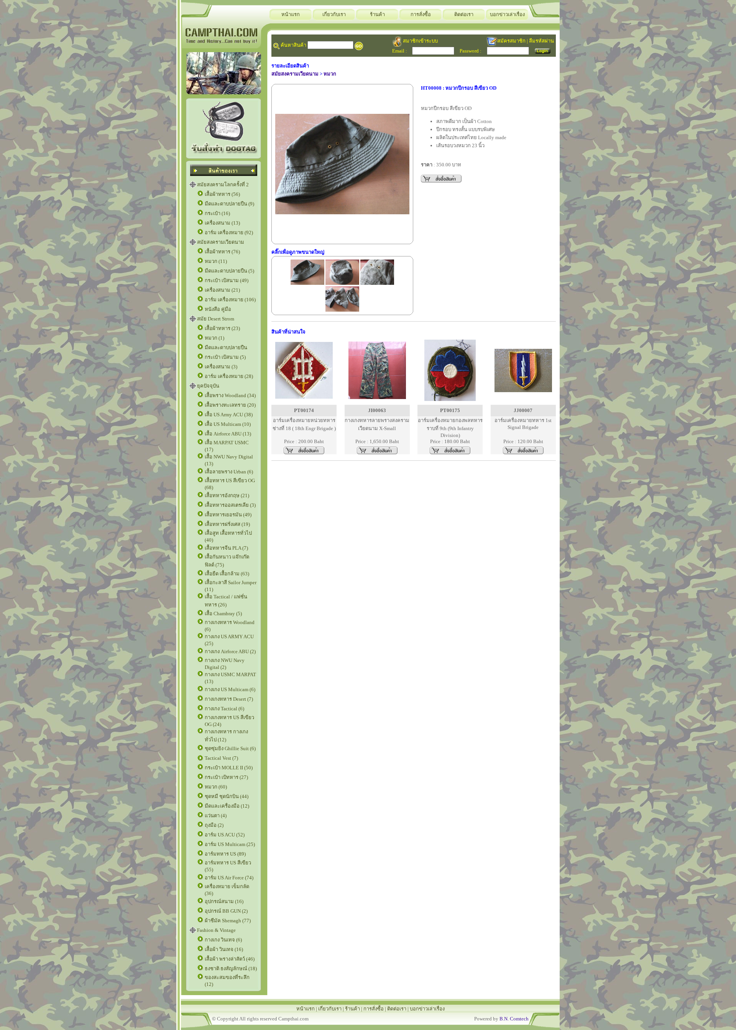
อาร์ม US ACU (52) (225, 835)
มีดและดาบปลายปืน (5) (229, 271)
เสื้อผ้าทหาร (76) (222, 252)
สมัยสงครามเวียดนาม (220, 242)
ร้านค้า (377, 14)
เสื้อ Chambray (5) (223, 613)
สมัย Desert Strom (215, 319)
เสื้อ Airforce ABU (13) (228, 434)
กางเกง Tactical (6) (224, 708)
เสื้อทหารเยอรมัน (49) (228, 514)
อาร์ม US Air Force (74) (229, 878)
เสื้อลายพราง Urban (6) (229, 472)
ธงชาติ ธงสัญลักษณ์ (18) (231, 968)
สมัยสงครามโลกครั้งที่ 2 (223, 184)
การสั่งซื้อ (421, 14)
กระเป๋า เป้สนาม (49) (226, 280)
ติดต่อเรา (463, 14)
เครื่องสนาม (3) (221, 367)
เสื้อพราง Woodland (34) (230, 395)
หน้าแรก (290, 14)
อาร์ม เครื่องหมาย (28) (229, 376)
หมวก (330, 74)
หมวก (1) (214, 338)
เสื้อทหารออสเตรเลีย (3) (230, 505)
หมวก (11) (216, 261)
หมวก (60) (216, 787)
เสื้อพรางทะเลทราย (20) (230, 405)
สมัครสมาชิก (511, 41)
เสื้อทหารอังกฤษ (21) (227, 495)
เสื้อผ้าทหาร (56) (222, 194)
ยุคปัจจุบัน (208, 386)
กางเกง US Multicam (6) (230, 689)
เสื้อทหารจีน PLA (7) (226, 548)
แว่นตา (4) (216, 815)
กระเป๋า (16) (217, 213)
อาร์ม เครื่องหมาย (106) (230, 299)
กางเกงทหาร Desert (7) (229, 699)
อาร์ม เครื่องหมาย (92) (229, 232)
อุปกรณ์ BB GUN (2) (226, 911)
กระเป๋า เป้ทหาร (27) (226, 777)
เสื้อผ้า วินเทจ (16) (224, 949)
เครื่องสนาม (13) (222, 223)
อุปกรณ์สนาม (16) (224, 901)
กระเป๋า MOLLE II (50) (229, 767)
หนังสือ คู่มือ (218, 309)
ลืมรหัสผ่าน (541, 41)
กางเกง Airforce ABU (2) (230, 651)
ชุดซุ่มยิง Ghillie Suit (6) (230, 748)
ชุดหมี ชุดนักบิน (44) (226, 796)
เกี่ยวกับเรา (334, 14)
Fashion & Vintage (216, 930)
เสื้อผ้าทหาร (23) (222, 328)
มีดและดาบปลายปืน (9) (229, 204)
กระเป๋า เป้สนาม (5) (225, 357)
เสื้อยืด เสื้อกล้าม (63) (227, 574)
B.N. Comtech (514, 1019)
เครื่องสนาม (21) (222, 290)
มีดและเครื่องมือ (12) (227, 806)
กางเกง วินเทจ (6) (223, 940)
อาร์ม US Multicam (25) (230, 844)
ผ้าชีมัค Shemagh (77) (228, 920)
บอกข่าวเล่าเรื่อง (507, 14)
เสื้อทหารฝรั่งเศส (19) (227, 524)
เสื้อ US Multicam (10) (228, 424)
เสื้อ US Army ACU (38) (229, 414)
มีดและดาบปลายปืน (226, 347)
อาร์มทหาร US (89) (225, 854)
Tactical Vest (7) (221, 758)
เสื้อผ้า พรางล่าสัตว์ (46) (230, 959)
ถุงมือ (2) (214, 825)
